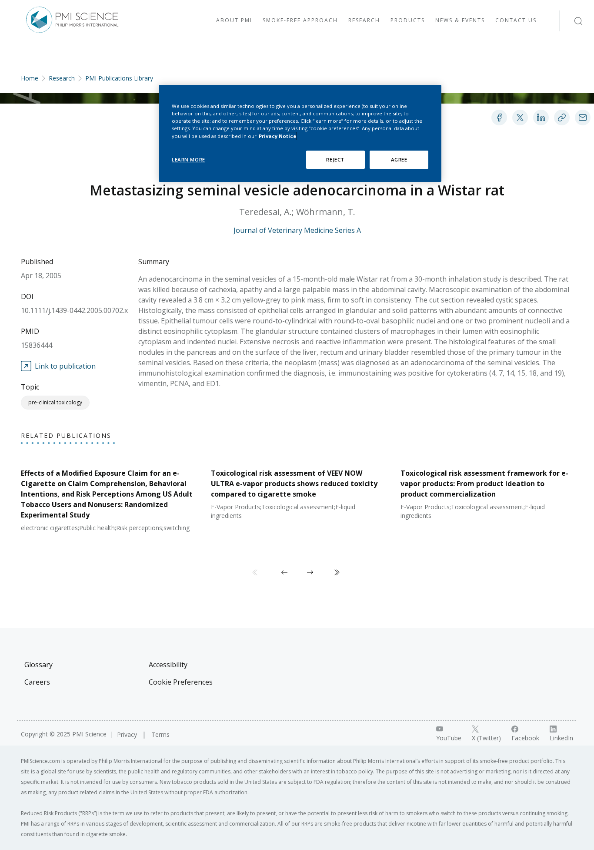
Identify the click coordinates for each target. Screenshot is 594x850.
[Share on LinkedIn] (541, 117)
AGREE (399, 159)
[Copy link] (562, 117)
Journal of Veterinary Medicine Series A (297, 230)
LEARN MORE (188, 159)
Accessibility (168, 664)
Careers (37, 682)
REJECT (335, 159)
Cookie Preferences (181, 682)
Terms (160, 734)
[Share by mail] (583, 117)
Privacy (128, 734)
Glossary (38, 664)
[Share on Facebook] (499, 117)
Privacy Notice (277, 136)
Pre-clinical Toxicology (55, 402)
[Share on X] (520, 117)
